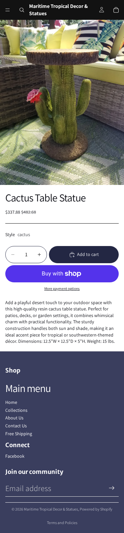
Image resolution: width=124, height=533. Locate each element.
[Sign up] (112, 488)
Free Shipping (18, 434)
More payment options (62, 288)
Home (11, 402)
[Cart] (116, 10)
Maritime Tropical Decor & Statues (51, 509)
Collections (16, 410)
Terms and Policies (62, 522)
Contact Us (16, 426)
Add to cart (88, 254)
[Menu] (7, 10)
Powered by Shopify (96, 509)
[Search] (22, 10)
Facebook (14, 456)
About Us (14, 418)
